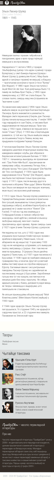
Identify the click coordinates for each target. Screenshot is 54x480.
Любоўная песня (10, 342)
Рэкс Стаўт (20, 374)
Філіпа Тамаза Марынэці (27, 389)
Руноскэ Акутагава (24, 403)
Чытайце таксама (16, 353)
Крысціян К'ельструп (25, 360)
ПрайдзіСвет (17, 2)
